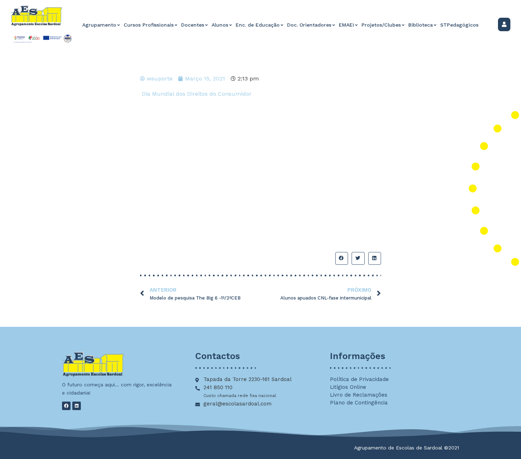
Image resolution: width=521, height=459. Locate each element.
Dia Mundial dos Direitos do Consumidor (197, 93)
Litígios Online (348, 387)
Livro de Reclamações (358, 395)
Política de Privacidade (359, 379)
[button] (341, 258)
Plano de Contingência (359, 402)
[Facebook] (66, 406)
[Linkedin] (76, 406)
